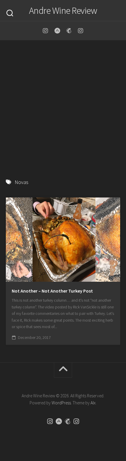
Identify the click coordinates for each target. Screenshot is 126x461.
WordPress (61, 403)
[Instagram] (45, 31)
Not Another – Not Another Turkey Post (52, 291)
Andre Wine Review (63, 10)
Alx (93, 403)
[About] (57, 31)
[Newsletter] (69, 31)
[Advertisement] (63, 106)
